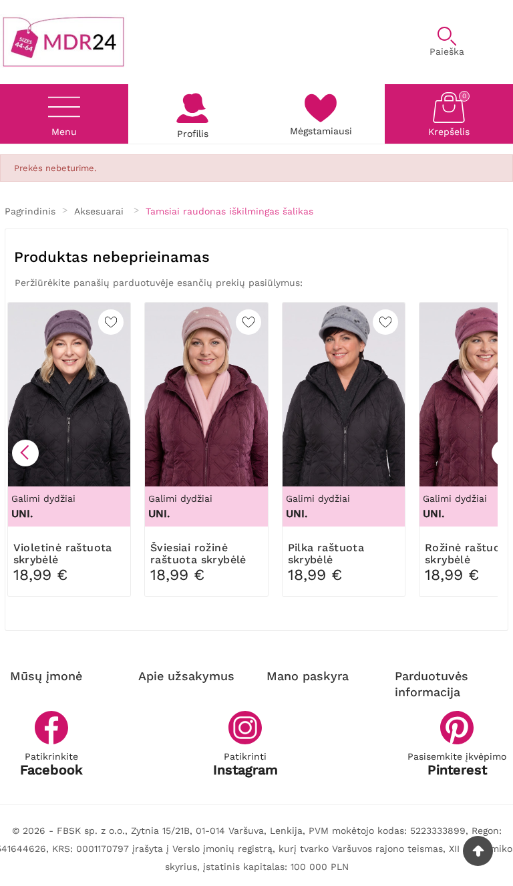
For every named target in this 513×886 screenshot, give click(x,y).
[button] (25, 453)
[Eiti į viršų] (478, 851)
